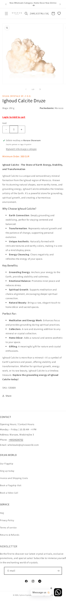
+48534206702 (16, 439)
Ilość (4, 123)
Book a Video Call (9, 492)
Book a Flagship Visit (10, 485)
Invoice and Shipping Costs (14, 478)
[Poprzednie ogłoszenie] (5, 4)
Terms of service (8, 527)
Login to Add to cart (13, 117)
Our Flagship (6, 463)
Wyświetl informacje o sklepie (21, 149)
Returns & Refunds (9, 534)
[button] (6, 13)
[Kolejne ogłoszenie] (60, 4)
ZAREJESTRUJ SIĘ (39, 13)
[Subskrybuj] (58, 571)
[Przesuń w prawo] (40, 89)
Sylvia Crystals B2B (27, 595)
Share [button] (9, 395)
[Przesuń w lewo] (25, 89)
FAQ (2, 513)
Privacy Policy (7, 520)
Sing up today (7, 470)
